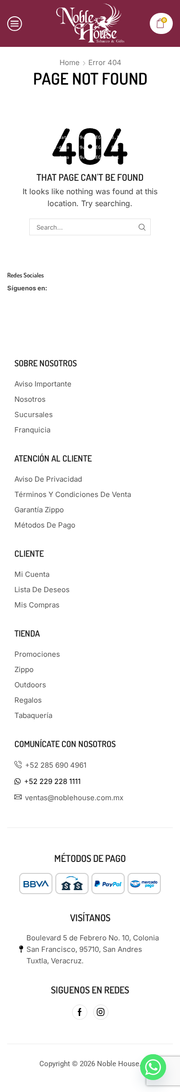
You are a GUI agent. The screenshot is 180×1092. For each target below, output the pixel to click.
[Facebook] (79, 1012)
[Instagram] (100, 1012)
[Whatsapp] (153, 1067)
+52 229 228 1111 (52, 781)
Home (70, 62)
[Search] (142, 227)
